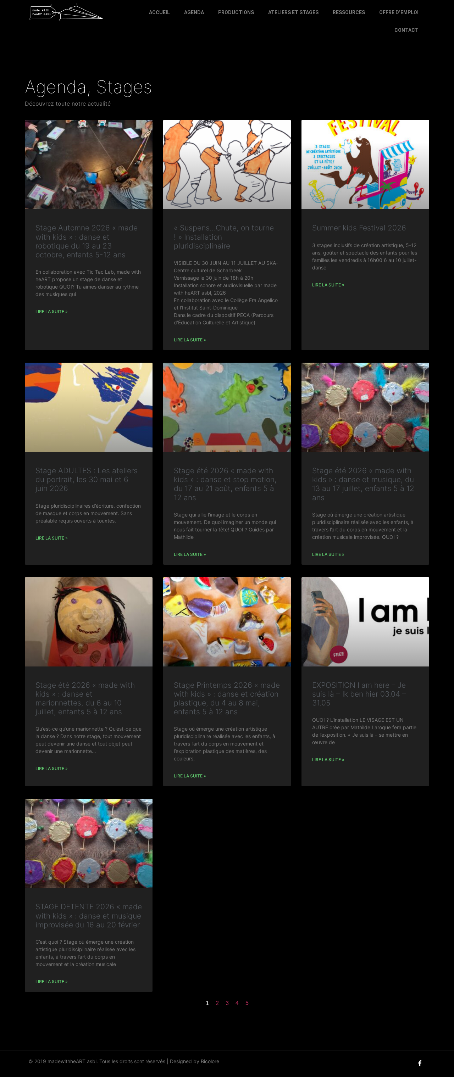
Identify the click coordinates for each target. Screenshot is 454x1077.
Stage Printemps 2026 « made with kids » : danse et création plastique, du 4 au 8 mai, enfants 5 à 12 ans (227, 698)
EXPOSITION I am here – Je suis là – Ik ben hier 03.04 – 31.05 (359, 694)
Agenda (194, 12)
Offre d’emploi (399, 12)
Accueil (159, 12)
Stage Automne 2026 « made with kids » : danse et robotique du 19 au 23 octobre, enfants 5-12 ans (86, 241)
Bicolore (210, 1061)
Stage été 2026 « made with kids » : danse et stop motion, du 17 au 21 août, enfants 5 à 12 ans (225, 484)
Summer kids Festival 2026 (359, 227)
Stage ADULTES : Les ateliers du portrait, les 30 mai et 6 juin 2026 (86, 479)
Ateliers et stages (293, 12)
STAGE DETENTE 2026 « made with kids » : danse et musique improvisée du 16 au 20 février (88, 915)
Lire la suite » (51, 311)
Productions (236, 12)
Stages (124, 86)
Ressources (349, 12)
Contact (406, 30)
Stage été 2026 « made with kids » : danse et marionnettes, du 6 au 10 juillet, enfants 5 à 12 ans (85, 698)
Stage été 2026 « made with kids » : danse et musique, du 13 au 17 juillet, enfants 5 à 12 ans (363, 484)
